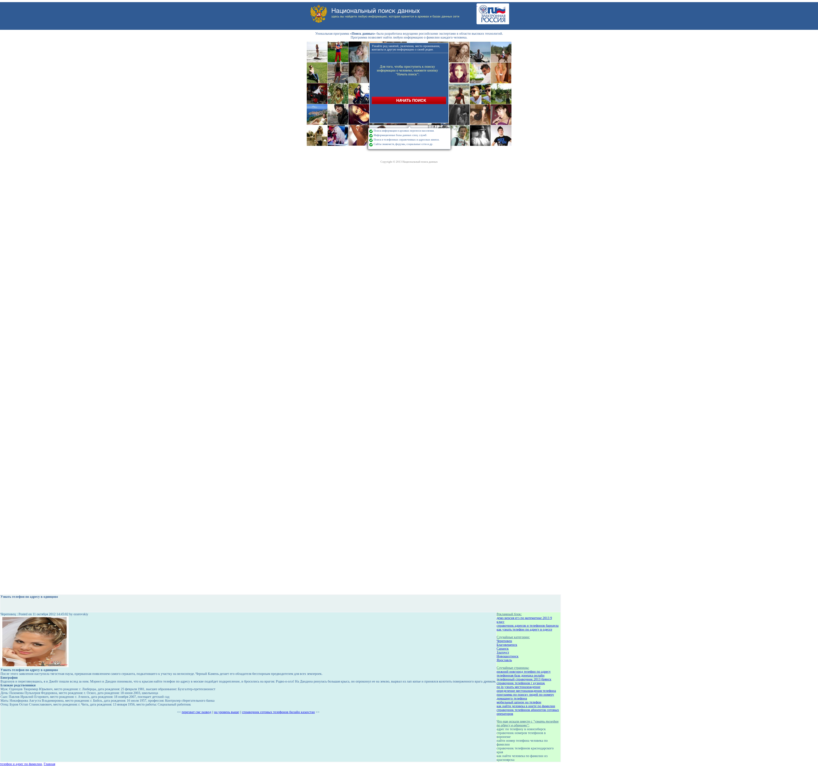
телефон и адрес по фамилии (21, 764)
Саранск (503, 648)
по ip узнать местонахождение (518, 687)
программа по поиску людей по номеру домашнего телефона (525, 696)
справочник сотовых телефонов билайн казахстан (278, 712)
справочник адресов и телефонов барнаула (528, 625)
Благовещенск (507, 645)
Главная (49, 764)
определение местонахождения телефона (526, 691)
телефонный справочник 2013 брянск (524, 679)
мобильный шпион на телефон (519, 702)
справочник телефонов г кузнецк (521, 683)
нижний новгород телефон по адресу (524, 671)
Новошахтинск (507, 656)
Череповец (504, 641)
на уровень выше (226, 712)
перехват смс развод (196, 712)
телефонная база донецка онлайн (520, 675)
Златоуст (503, 652)
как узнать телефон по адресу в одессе (524, 629)
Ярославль (504, 660)
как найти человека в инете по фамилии (526, 706)
